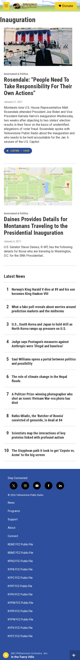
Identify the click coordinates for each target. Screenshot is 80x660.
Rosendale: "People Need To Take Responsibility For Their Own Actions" (38, 86)
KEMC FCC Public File (20, 544)
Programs (14, 511)
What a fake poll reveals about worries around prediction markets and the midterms (44, 309)
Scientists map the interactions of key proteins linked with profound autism (38, 435)
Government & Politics (16, 73)
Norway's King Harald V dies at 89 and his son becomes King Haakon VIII (43, 291)
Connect (13, 536)
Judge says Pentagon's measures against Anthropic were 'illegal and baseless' (40, 344)
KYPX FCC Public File (20, 627)
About (11, 527)
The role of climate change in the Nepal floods (39, 379)
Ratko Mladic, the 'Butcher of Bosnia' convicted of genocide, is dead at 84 (37, 418)
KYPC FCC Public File (20, 577)
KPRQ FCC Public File (20, 561)
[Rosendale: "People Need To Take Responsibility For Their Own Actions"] (38, 47)
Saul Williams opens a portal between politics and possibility (44, 361)
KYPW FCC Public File (20, 619)
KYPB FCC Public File (20, 569)
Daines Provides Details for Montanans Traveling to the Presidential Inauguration (36, 226)
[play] (5, 655)
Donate (67, 6)
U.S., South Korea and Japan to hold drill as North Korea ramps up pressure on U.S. (42, 326)
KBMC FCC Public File (20, 552)
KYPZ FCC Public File (20, 636)
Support (13, 519)
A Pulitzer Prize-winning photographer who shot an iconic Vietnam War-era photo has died (42, 398)
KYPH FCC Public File (20, 594)
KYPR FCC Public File (20, 611)
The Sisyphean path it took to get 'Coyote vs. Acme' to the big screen (43, 453)
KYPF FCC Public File (20, 586)
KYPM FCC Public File (20, 602)
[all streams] (75, 655)
